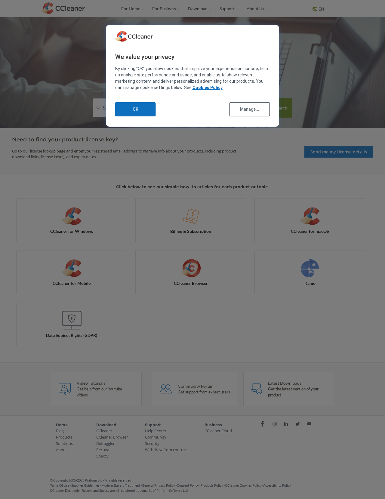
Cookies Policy (207, 87)
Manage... (249, 109)
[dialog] (192, 76)
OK (135, 109)
